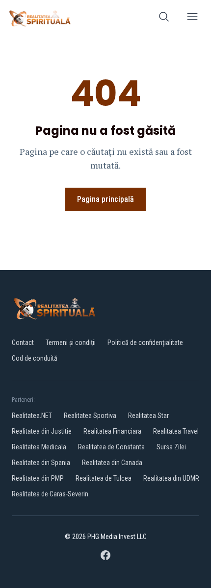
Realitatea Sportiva (90, 415)
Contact (23, 342)
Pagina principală (105, 199)
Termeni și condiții (71, 342)
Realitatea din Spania (41, 462)
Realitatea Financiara (112, 431)
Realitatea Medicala (39, 447)
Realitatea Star (148, 415)
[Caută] (164, 18)
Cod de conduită (34, 358)
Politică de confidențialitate (145, 342)
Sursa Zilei (171, 447)
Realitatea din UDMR (171, 478)
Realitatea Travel (176, 431)
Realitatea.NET (32, 415)
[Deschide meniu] (192, 18)
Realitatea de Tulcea (104, 478)
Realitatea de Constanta (111, 447)
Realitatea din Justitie (42, 431)
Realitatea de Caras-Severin (50, 494)
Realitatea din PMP (38, 478)
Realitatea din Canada (112, 462)
